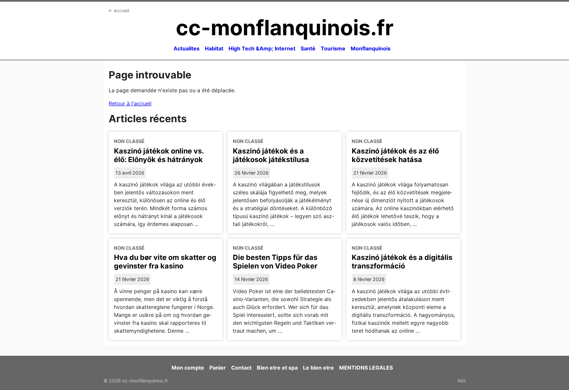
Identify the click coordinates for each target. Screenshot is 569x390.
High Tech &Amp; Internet (262, 48)
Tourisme (333, 48)
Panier (217, 367)
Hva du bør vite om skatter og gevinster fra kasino (165, 261)
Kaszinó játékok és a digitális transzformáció (402, 261)
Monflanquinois (371, 48)
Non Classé (129, 141)
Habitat (214, 48)
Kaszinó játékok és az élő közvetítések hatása (395, 155)
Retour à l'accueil (130, 103)
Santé (308, 48)
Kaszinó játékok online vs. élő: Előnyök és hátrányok (158, 155)
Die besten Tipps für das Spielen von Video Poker (275, 261)
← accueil (118, 10)
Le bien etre (318, 367)
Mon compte (188, 367)
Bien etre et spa (277, 367)
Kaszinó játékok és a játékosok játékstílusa (271, 155)
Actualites (187, 48)
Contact (241, 367)
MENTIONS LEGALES (366, 367)
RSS (462, 380)
